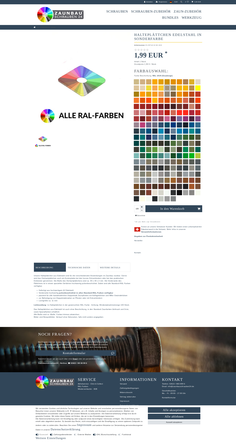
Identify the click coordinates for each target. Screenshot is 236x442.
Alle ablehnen (174, 416)
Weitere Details (110, 267)
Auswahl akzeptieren (174, 422)
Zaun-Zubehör (187, 11)
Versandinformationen (151, 232)
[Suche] (181, 2)
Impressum (124, 401)
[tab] (50, 267)
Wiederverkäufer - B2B (87, 389)
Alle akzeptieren (174, 410)
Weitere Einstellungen (51, 438)
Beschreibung (44, 267)
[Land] (171, 2)
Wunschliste (141, 215)
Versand (123, 384)
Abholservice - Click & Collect (90, 384)
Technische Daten (79, 267)
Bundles (170, 17)
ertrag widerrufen (128, 397)
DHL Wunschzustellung (107, 434)
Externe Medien (84, 434)
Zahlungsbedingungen (129, 388)
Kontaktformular (74, 353)
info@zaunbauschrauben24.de (181, 386)
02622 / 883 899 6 (177, 384)
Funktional (126, 434)
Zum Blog (33, 1)
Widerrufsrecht (126, 392)
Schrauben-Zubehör (151, 11)
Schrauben (117, 11)
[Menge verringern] (142, 210)
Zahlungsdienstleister (63, 434)
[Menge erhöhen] (142, 207)
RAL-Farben (83, 386)
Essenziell (44, 434)
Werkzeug (192, 17)
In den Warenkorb (172, 208)
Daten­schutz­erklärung (65, 429)
